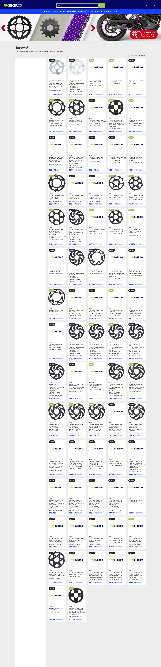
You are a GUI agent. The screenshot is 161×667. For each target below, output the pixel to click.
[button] (142, 55)
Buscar (101, 5)
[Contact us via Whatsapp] (147, 5)
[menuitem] (47, 11)
